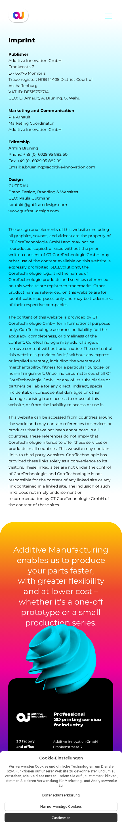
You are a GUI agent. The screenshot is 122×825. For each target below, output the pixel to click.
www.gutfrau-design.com (34, 211)
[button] (109, 16)
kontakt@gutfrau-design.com (38, 204)
